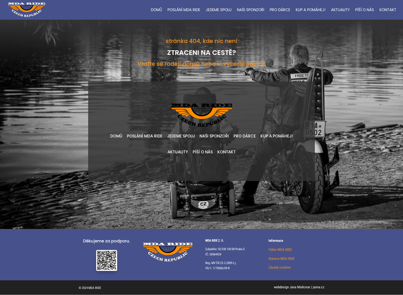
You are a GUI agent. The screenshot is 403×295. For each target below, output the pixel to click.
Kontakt (387, 10)
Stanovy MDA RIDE (281, 258)
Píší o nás (364, 10)
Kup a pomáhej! (311, 10)
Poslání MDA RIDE (183, 10)
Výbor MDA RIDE (280, 249)
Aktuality (340, 10)
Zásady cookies (279, 267)
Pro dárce (280, 10)
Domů (156, 10)
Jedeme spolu (219, 10)
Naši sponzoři (250, 10)
